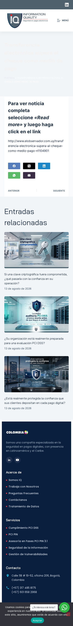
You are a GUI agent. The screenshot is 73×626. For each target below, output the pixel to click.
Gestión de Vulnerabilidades (28, 554)
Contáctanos (18, 500)
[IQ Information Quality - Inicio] (17, 432)
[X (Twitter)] (29, 166)
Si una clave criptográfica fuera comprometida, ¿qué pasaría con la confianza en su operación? (35, 278)
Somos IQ (15, 480)
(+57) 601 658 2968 (24, 592)
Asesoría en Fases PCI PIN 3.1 (28, 541)
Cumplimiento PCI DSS (23, 528)
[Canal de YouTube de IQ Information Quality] (17, 460)
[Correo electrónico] (29, 175)
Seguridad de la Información (28, 548)
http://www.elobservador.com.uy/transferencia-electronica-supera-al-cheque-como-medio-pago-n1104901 (35, 146)
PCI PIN (13, 534)
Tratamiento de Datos (24, 506)
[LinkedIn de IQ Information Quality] (9, 460)
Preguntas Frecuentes (24, 493)
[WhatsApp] (14, 175)
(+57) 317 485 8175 (24, 588)
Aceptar (37, 620)
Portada (9, 77)
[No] (68, 614)
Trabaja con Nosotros (24, 486)
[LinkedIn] (67, 5)
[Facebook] (14, 166)
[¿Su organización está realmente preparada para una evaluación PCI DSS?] (36, 314)
